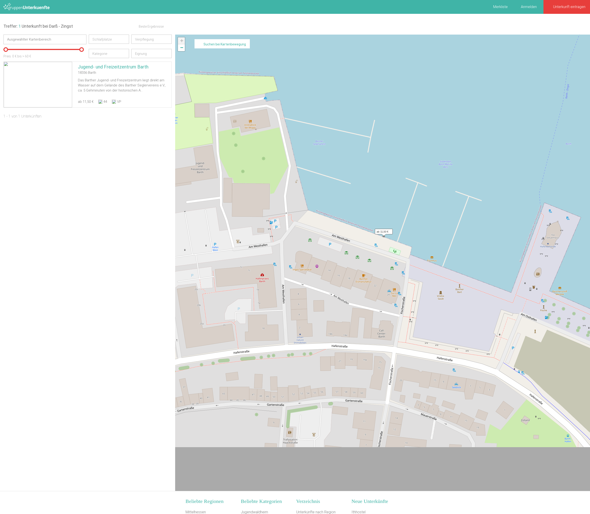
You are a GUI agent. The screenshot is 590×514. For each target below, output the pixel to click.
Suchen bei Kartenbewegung (225, 44)
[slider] (5, 49)
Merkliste (500, 7)
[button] (383, 230)
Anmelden (529, 7)
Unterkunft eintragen (569, 7)
